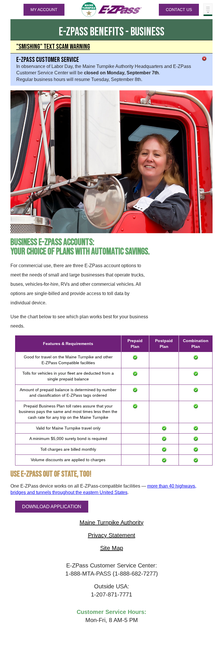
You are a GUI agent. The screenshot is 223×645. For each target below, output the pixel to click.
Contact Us (179, 9)
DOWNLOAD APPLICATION (51, 506)
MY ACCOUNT (43, 9)
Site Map (111, 548)
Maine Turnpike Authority (111, 522)
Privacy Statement (111, 535)
